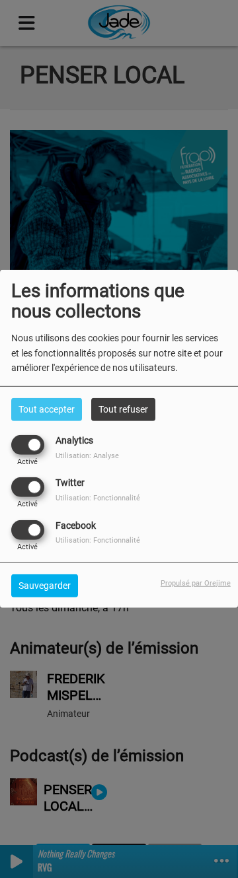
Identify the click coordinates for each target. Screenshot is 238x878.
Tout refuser (123, 409)
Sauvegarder (45, 585)
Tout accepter (47, 409)
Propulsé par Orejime (196, 582)
